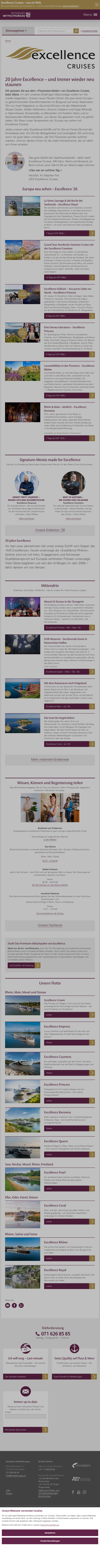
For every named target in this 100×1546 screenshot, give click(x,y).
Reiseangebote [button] (15, 30)
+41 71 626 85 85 (46, 1469)
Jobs (8, 1490)
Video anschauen (27, 518)
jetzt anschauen (71, 6)
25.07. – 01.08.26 (50, 860)
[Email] (7, 1307)
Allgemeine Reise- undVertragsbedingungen (48, 1491)
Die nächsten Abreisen (15, 1376)
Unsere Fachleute (50, 925)
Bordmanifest (44, 1496)
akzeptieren (50, 1533)
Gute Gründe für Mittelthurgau (68, 1376)
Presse (9, 1493)
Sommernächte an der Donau (50, 913)
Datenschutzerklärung (49, 1525)
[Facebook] (14, 1307)
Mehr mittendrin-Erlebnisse (50, 759)
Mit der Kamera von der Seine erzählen (50, 885)
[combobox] (58, 30)
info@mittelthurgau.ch (16, 1475)
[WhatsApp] (21, 1307)
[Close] (97, 5)
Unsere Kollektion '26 (50, 530)
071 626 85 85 (55, 1334)
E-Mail (8, 1412)
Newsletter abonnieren (15, 1429)
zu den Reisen (50, 839)
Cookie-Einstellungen (50, 1541)
